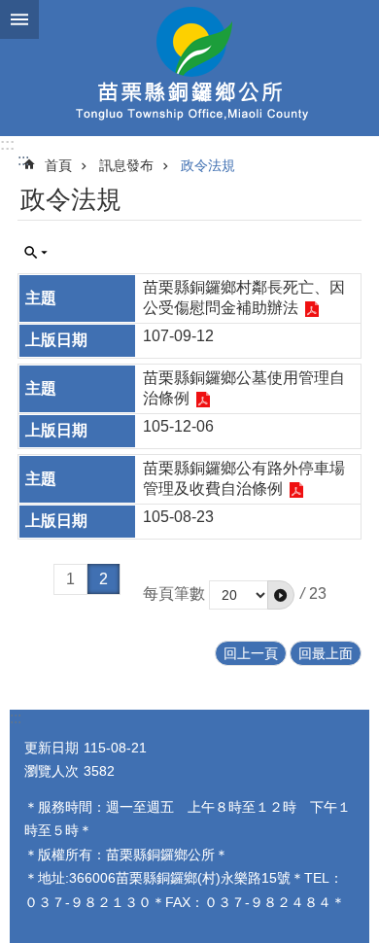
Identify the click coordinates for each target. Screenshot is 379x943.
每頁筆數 (174, 593)
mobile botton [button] (19, 19)
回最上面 (325, 653)
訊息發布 (126, 165)
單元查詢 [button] (35, 252)
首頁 (58, 165)
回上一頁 (251, 653)
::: (7, 144)
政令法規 (208, 165)
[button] (280, 595)
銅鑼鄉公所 (189, 68)
